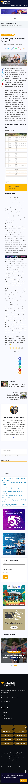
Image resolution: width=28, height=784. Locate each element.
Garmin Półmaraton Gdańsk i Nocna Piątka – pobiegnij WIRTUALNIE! (13, 492)
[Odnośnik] (16, 455)
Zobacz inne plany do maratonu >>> (13, 187)
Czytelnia (7, 731)
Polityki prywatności (11, 777)
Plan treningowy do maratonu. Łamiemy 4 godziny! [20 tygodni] (14, 656)
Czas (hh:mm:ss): (7, 569)
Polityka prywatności (7, 718)
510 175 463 (5, 695)
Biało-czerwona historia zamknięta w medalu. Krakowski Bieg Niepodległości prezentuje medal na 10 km (13, 505)
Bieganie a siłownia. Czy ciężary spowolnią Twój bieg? (14, 500)
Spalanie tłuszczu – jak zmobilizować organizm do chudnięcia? (13, 479)
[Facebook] (14, 438)
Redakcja (4, 712)
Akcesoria (7, 727)
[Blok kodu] (14, 455)
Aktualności (21, 727)
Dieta (21, 731)
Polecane (21, 735)
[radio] (10, 348)
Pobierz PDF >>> (9, 130)
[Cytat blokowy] (12, 455)
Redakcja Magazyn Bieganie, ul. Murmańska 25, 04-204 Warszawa (13, 691)
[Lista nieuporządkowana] (11, 455)
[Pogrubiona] (2, 455)
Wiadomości (7, 743)
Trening (20, 739)
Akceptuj (23, 780)
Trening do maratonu (11, 23)
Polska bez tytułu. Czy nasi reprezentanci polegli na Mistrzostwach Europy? (12, 488)
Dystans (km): (6, 563)
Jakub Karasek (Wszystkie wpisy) (14, 417)
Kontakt (4, 715)
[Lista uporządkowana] (9, 455)
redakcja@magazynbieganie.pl (10, 698)
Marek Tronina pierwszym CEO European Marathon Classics (12, 496)
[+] (19, 455)
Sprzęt (7, 739)
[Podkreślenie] (6, 455)
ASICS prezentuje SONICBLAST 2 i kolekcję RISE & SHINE (14, 483)
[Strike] (7, 455)
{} (17, 455)
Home (2, 23)
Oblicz (5, 577)
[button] (11, 665)
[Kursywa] (4, 455)
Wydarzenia (21, 743)
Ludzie (7, 735)
